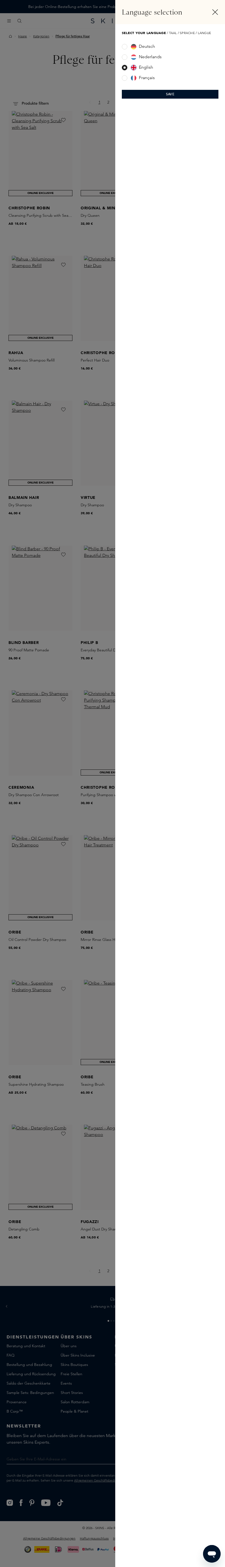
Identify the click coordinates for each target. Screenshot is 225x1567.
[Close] (215, 12)
